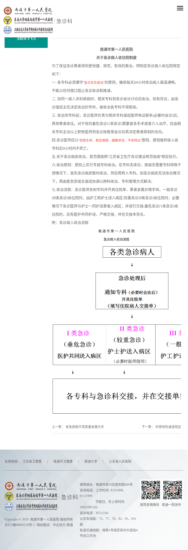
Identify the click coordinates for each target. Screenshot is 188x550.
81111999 (86, 496)
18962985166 (88, 507)
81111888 (117, 490)
